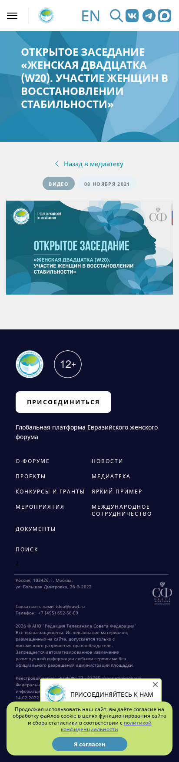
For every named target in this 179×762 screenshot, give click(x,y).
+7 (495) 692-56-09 (57, 613)
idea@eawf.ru (70, 606)
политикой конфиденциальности (106, 726)
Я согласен (90, 744)
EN (91, 15)
